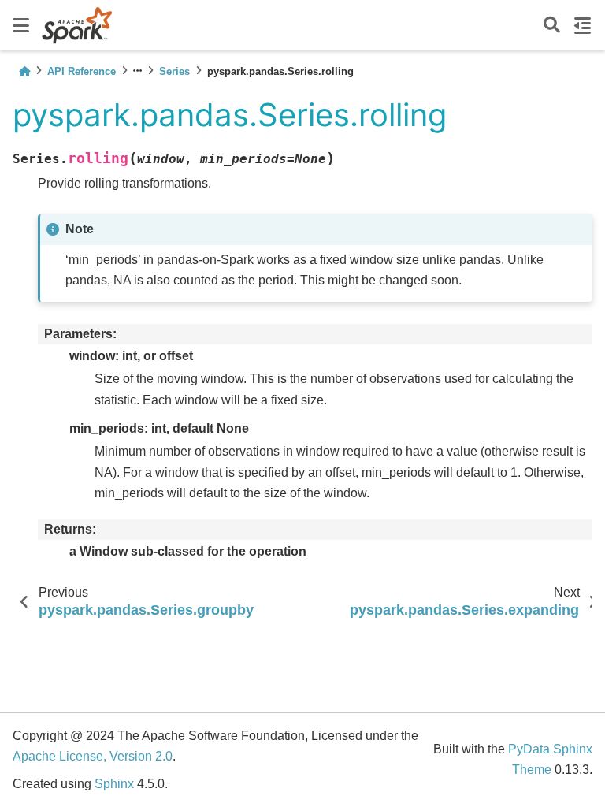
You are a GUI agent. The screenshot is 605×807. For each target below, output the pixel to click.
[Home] (24, 71)
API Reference (81, 71)
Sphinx (114, 783)
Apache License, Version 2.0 (93, 756)
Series (174, 71)
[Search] (552, 26)
